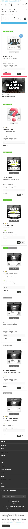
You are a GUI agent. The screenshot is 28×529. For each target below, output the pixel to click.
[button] (13, 101)
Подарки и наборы (6, 469)
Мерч (2, 472)
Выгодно (3, 445)
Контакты (3, 486)
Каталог (3, 441)
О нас (2, 483)
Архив (2, 476)
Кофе (2, 448)
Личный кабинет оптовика (8, 490)
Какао (2, 462)
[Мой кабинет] (23, 4)
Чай (2, 459)
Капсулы (3, 455)
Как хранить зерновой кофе (8, 96)
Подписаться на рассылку (9, 496)
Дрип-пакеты (4, 452)
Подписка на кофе (6, 479)
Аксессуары (4, 466)
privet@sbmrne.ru (15, 503)
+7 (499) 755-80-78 (14, 501)
